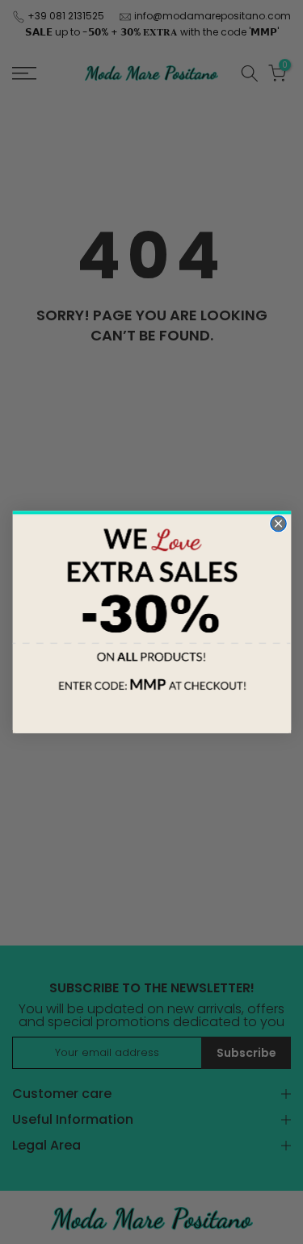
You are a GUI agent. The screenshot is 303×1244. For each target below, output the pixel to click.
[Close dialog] (277, 523)
